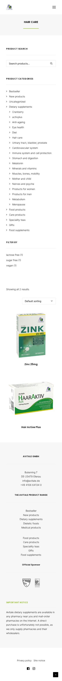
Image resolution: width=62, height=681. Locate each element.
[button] (54, 7)
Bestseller (31, 510)
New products (31, 515)
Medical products (31, 527)
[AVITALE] (9, 7)
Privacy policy (24, 660)
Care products (31, 542)
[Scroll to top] (55, 674)
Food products (31, 538)
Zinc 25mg (31, 364)
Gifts (31, 550)
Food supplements (31, 554)
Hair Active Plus (31, 427)
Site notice (39, 660)
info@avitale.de (31, 480)
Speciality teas (31, 546)
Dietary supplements (31, 519)
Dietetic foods (31, 523)
